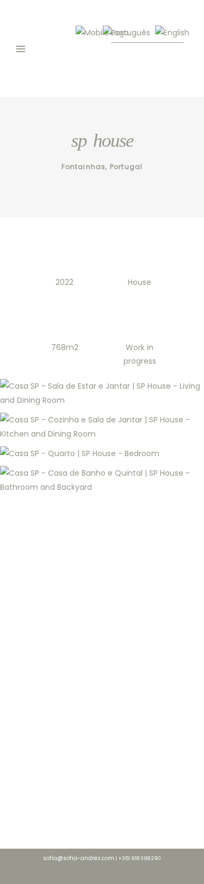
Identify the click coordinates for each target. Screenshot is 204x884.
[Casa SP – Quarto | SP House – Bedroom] (102, 453)
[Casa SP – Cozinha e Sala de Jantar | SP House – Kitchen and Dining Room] (102, 427)
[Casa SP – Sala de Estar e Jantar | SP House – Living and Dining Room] (102, 393)
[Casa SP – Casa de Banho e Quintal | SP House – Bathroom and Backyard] (102, 480)
